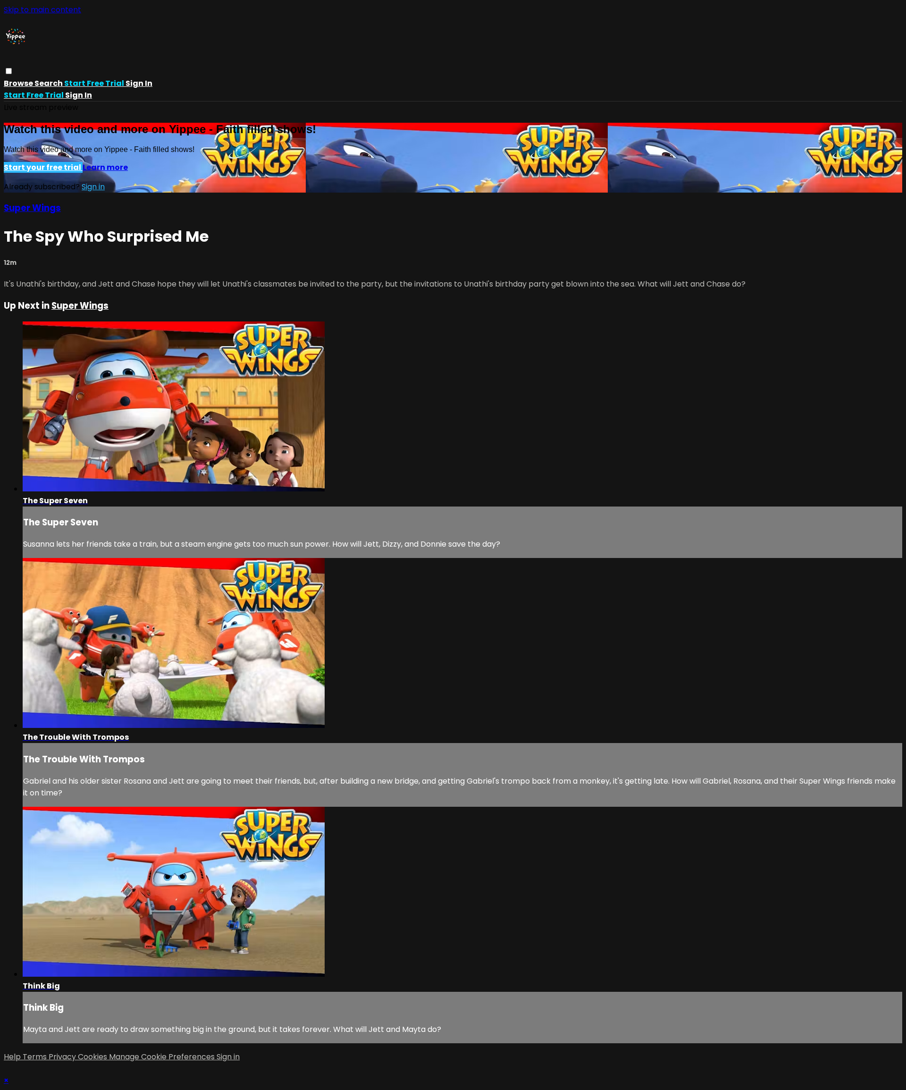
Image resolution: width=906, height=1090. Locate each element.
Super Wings (32, 208)
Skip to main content (42, 9)
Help (13, 1056)
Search (49, 83)
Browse (19, 83)
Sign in (139, 83)
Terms (36, 1056)
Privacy (63, 1056)
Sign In (78, 95)
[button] (9, 71)
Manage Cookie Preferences (163, 1056)
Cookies (93, 1056)
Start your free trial (43, 167)
